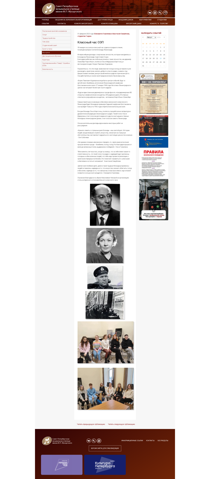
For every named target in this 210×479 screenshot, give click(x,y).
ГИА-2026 (45, 42)
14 (157, 55)
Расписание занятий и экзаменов (54, 31)
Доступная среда (105, 20)
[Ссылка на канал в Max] (155, 12)
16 (164, 55)
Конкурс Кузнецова (109, 23)
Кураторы (46, 60)
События (45, 23)
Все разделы (163, 440)
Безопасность (47, 69)
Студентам (162, 20)
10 (143, 55)
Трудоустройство (48, 38)
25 (147, 62)
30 (154, 47)
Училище (45, 20)
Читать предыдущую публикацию (91, 424)
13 (154, 55)
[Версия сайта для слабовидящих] (165, 12)
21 (157, 58)
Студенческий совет (49, 45)
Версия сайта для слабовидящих (105, 448)
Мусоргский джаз (133, 23)
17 (143, 58)
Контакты (62, 23)
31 (157, 47)
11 (146, 55)
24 (143, 62)
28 (147, 47)
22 (161, 58)
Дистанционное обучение (51, 56)
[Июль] (143, 37)
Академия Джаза (126, 20)
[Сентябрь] (164, 37)
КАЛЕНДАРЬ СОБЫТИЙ (151, 33)
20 (154, 58)
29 (150, 47)
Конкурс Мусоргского (83, 23)
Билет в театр (47, 49)
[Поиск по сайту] (160, 12)
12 (150, 55)
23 (164, 58)
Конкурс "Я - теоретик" (159, 23)
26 (150, 62)
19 (150, 58)
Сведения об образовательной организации (73, 20)
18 (147, 58)
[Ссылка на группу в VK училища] (150, 12)
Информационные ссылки (132, 440)
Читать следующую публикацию (121, 424)
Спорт (44, 35)
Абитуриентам (145, 20)
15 (161, 55)
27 (143, 47)
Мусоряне (46, 52)
